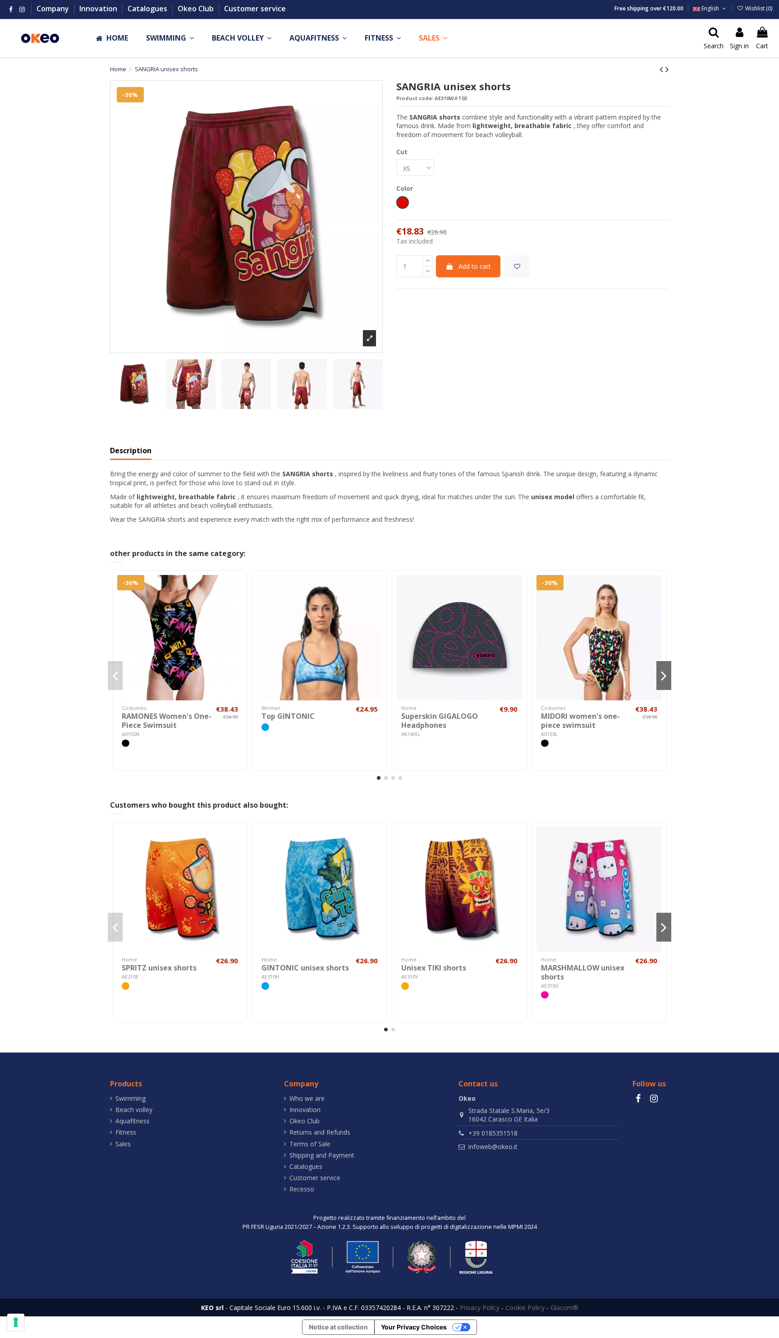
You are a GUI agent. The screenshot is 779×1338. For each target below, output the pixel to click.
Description (130, 450)
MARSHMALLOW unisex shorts (582, 972)
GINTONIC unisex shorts (305, 968)
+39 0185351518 (493, 1133)
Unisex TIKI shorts (433, 968)
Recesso (301, 1189)
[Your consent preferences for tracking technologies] (15, 1322)
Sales (123, 1144)
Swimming (130, 1098)
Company (54, 9)
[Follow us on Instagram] (22, 9)
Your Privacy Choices (414, 1327)
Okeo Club (196, 9)
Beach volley (133, 1109)
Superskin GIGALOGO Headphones (439, 720)
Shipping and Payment (321, 1155)
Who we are (307, 1098)
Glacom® (564, 1307)
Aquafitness (132, 1121)
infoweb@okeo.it (493, 1146)
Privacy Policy (479, 1307)
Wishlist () (758, 8)
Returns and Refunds (319, 1132)
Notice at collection (338, 1327)
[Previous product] (662, 69)
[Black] (125, 743)
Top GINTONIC (288, 716)
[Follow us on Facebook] (11, 9)
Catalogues (148, 9)
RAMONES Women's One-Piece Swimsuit (166, 720)
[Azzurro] (265, 727)
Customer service (255, 9)
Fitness (125, 1132)
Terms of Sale (309, 1144)
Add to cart (474, 266)
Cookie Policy (525, 1307)
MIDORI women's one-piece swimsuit (580, 720)
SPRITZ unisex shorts (159, 968)
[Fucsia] (545, 995)
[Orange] (125, 986)
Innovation (99, 9)
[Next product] (667, 69)
